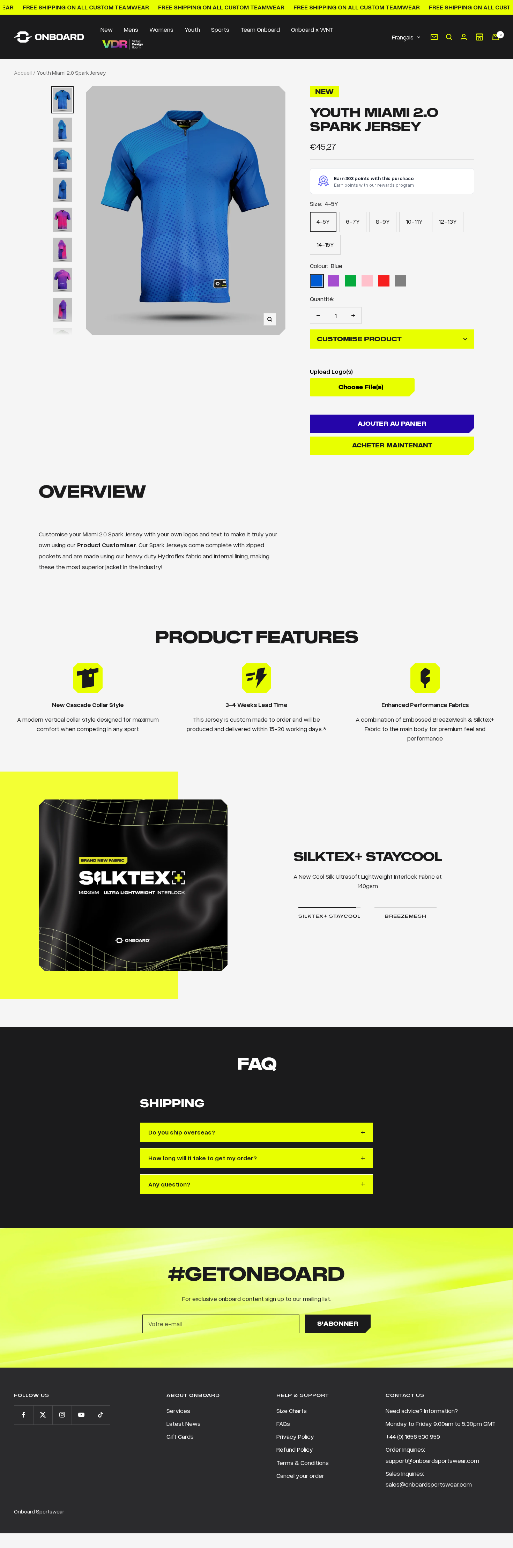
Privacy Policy (295, 1436)
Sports (220, 29)
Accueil (23, 72)
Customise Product (359, 339)
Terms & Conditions (302, 1462)
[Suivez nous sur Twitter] (42, 1414)
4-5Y (323, 221)
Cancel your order (300, 1475)
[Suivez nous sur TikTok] (100, 1414)
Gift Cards (180, 1436)
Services (178, 1410)
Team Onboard (260, 29)
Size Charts (291, 1410)
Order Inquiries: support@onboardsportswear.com (432, 1454)
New (107, 29)
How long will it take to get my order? (202, 1158)
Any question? (169, 1184)
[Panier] (495, 37)
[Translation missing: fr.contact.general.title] (434, 37)
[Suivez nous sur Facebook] (23, 1414)
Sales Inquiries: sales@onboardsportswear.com (429, 1478)
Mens (131, 29)
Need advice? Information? (422, 1410)
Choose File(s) (361, 387)
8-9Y (383, 221)
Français (403, 36)
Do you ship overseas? (181, 1132)
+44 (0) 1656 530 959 (413, 1436)
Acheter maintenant (392, 445)
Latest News (183, 1423)
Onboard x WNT (312, 29)
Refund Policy (294, 1449)
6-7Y (353, 221)
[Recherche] (449, 37)
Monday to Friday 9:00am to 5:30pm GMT (441, 1423)
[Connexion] (464, 37)
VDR (122, 44)
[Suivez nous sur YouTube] (81, 1414)
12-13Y (448, 221)
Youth (192, 29)
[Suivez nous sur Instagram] (62, 1414)
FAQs (283, 1423)
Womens (161, 29)
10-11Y (414, 221)
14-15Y (325, 244)
